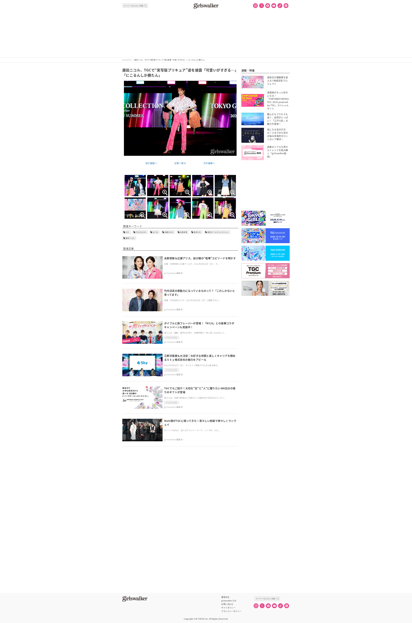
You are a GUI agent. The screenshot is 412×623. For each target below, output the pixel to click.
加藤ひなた (169, 232)
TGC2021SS (141, 232)
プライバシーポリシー (231, 611)
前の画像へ (151, 163)
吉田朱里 (183, 232)
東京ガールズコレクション (218, 232)
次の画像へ (209, 163)
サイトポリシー (228, 608)
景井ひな (197, 232)
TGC (127, 232)
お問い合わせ (227, 604)
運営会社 (225, 597)
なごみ (155, 232)
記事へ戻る (180, 163)
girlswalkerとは (228, 601)
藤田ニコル (130, 238)
